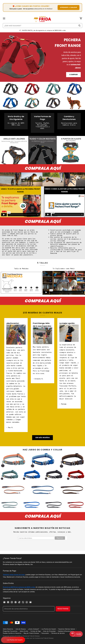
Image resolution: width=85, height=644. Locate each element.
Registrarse (63, 609)
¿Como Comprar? (33, 629)
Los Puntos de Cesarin (48, 629)
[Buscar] (79, 25)
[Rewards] (13, 640)
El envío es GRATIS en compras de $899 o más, (19, 587)
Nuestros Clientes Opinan (66, 629)
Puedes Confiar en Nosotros (12, 633)
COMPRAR (73, 74)
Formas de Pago (35, 631)
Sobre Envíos (24, 631)
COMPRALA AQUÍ (43, 168)
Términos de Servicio (58, 633)
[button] (76, 634)
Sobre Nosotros (8, 629)
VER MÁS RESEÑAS (42, 437)
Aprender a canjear (68, 7)
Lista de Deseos (20, 629)
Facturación (45, 633)
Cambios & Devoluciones (66, 631)
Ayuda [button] (78, 634)
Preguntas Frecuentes (10, 631)
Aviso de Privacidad (49, 631)
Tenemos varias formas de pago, (14, 574)
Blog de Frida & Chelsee (31, 633)
